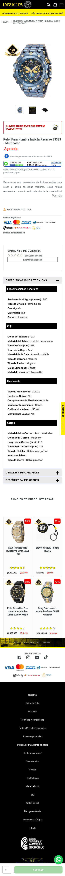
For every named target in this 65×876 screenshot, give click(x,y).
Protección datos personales (32, 728)
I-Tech (33, 827)
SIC (32, 794)
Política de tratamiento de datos (32, 744)
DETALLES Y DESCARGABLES (22, 472)
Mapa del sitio (32, 786)
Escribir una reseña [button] (32, 259)
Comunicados (32, 761)
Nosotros (32, 694)
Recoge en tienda (32, 811)
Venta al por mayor (33, 752)
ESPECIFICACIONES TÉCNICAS (26, 280)
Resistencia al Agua (32, 819)
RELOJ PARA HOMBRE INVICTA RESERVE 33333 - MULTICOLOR (37, 22)
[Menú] (61, 4)
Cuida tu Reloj (32, 703)
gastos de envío (31, 169)
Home (5, 22)
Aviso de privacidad (32, 736)
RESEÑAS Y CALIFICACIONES (22, 480)
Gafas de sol (32, 802)
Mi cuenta (32, 711)
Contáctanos (32, 778)
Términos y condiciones (32, 719)
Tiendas (32, 769)
